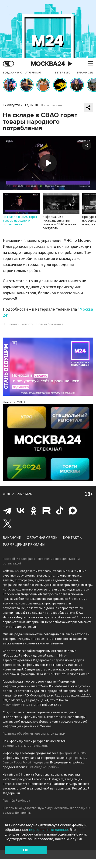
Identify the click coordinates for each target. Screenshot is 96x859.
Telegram (7, 510)
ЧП (5, 324)
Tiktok (59, 510)
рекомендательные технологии (25, 745)
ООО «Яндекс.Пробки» (42, 767)
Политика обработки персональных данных (34, 733)
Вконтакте (20, 510)
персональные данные (48, 829)
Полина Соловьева (50, 324)
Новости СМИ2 (14, 402)
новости (28, 324)
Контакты (73, 537)
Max (72, 510)
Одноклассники (33, 510)
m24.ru (15, 571)
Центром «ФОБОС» (72, 753)
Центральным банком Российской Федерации (45, 760)
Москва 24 (48, 63)
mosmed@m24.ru (15, 705)
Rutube (46, 510)
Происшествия (51, 105)
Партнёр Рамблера (16, 800)
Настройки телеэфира (19, 559)
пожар (14, 324)
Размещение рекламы (24, 544)
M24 (28, 494)
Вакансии (12, 537)
